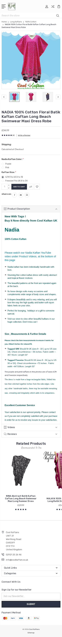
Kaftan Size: (9, 172)
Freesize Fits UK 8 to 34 (16, 181)
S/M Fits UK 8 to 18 (14, 177)
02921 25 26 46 (13, 554)
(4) (13, 135)
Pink (7, 167)
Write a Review (24, 135)
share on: (6, 194)
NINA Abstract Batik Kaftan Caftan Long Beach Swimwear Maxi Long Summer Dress (21, 498)
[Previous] (4, 97)
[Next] (58, 97)
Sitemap (31, 633)
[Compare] (52, 7)
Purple (8, 164)
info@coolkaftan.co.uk (17, 560)
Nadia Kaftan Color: (13, 159)
